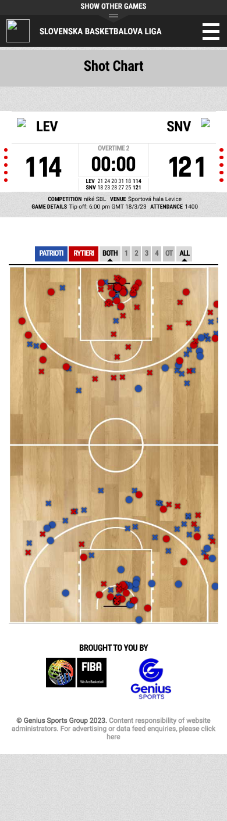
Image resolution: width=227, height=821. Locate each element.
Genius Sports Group (150, 679)
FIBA (76, 679)
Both (110, 253)
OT (168, 253)
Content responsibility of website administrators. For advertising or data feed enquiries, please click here (113, 728)
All (184, 253)
